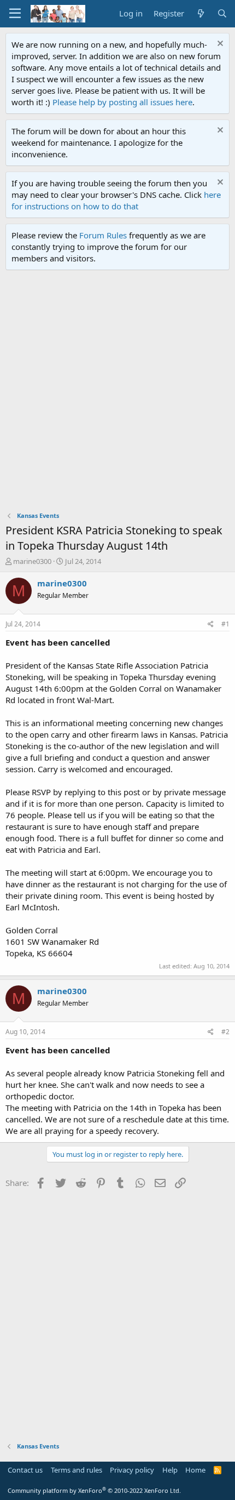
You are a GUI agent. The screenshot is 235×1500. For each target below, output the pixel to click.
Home (195, 1470)
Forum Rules (103, 235)
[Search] (222, 13)
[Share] (211, 624)
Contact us (25, 1470)
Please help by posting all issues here (122, 101)
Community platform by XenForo (94, 1490)
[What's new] (200, 13)
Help (170, 1470)
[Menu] (15, 13)
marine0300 (32, 561)
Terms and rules (76, 1470)
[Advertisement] (117, 393)
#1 (225, 624)
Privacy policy (132, 1470)
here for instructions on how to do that (116, 200)
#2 (225, 1031)
